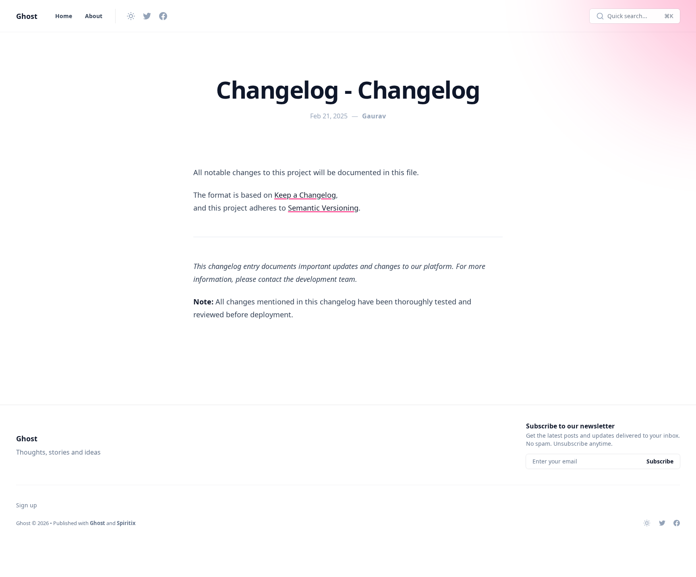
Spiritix (126, 523)
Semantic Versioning (323, 208)
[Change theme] (131, 16)
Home (63, 16)
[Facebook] (163, 16)
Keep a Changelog (305, 195)
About (93, 16)
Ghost (26, 16)
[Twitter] (147, 16)
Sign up (26, 505)
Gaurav (374, 116)
